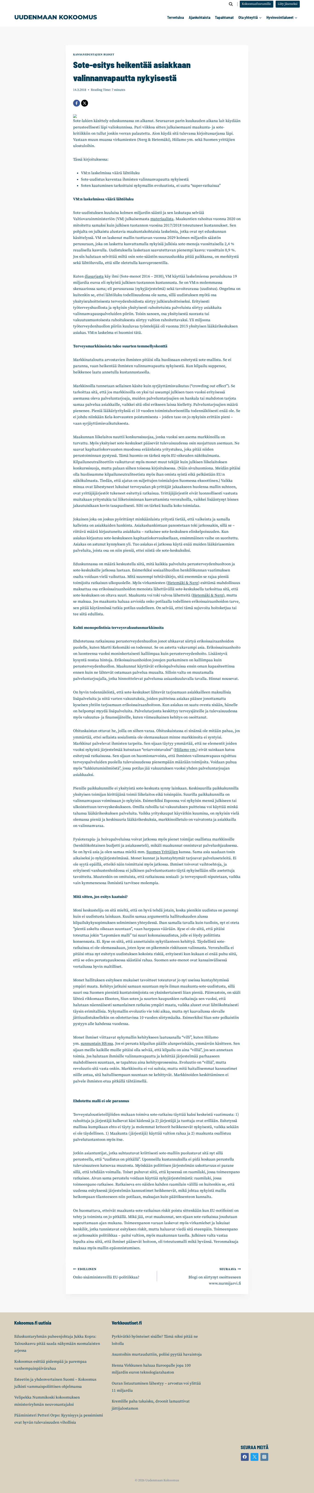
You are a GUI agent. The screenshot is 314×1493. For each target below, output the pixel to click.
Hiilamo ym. (185, 749)
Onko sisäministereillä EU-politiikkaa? (106, 1273)
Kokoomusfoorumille (256, 4)
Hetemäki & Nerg (183, 582)
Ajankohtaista (199, 17)
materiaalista (162, 218)
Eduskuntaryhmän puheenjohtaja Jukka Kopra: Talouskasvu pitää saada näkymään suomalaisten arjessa (57, 1343)
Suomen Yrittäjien (162, 851)
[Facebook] (76, 103)
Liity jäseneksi (287, 4)
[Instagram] (264, 1457)
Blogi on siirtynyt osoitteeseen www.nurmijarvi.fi (214, 1276)
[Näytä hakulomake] (231, 4)
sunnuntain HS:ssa (97, 1043)
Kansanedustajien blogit (93, 54)
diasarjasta (94, 276)
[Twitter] (254, 1457)
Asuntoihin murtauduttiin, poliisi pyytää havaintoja (157, 1354)
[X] (84, 103)
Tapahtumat (224, 17)
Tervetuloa (175, 17)
